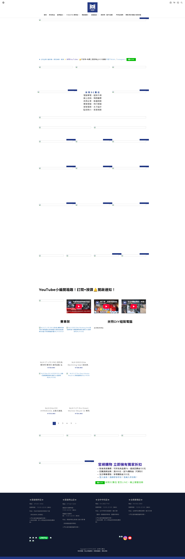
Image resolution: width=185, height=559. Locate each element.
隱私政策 (104, 551)
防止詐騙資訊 (88, 551)
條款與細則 (97, 551)
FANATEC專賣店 (72, 15)
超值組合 (94, 15)
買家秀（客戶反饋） (107, 15)
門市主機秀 (119, 15)
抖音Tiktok (110, 59)
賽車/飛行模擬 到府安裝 (133, 15)
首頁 (45, 15)
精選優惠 (85, 15)
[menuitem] (54, 423)
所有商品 (52, 15)
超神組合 (60, 15)
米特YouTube (72, 59)
